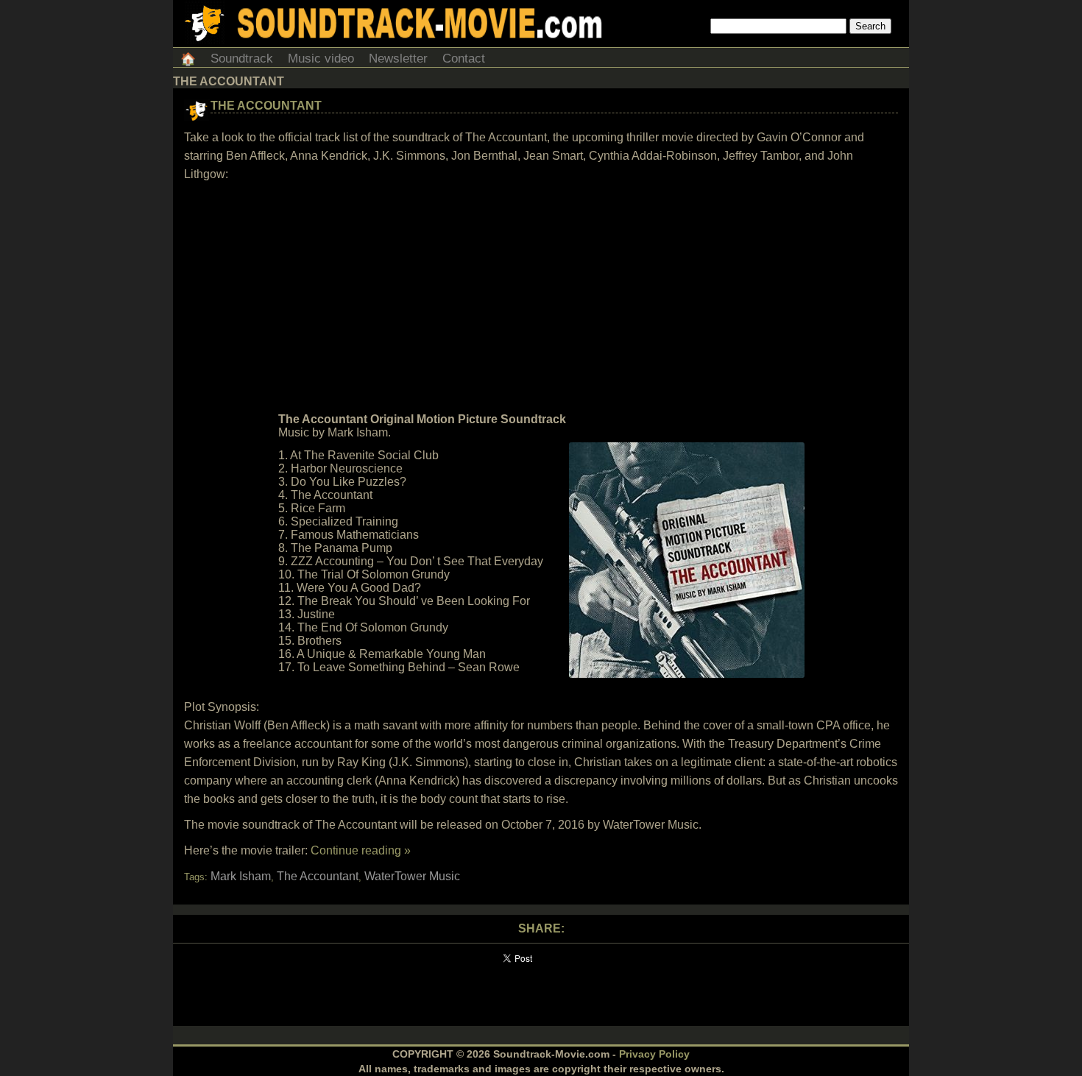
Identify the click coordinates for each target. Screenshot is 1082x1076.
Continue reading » (361, 850)
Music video (321, 59)
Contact (463, 59)
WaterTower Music (412, 876)
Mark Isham (241, 876)
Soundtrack (242, 59)
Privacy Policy (654, 1054)
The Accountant (266, 105)
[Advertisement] (541, 297)
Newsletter (398, 59)
